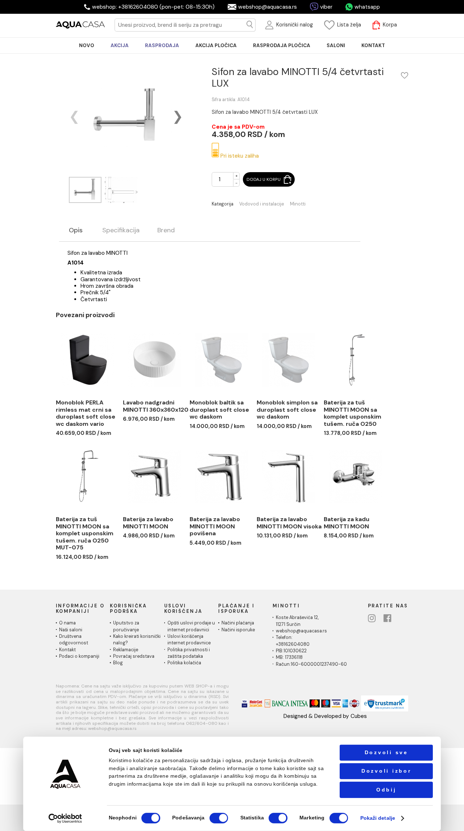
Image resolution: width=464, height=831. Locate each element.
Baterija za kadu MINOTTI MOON (346, 523)
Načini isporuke (238, 630)
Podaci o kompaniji (79, 656)
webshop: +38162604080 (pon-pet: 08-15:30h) (153, 7)
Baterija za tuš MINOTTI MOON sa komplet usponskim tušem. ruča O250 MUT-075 (84, 533)
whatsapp (367, 7)
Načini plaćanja (237, 623)
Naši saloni (70, 630)
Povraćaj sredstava (133, 656)
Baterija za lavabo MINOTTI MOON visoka (289, 523)
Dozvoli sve (386, 752)
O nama (67, 623)
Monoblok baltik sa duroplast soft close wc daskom (219, 409)
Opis (76, 230)
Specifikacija (121, 230)
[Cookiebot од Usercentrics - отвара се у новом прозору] (65, 818)
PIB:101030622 (291, 651)
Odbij (386, 789)
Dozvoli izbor (386, 771)
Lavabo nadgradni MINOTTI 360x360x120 (155, 406)
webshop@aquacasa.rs (267, 7)
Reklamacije (125, 650)
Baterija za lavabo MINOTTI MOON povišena (215, 526)
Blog (118, 663)
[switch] (219, 818)
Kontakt (67, 650)
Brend (166, 230)
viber (326, 7)
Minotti (298, 204)
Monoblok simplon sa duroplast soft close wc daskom (287, 409)
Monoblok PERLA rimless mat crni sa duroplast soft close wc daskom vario (85, 413)
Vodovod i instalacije (261, 204)
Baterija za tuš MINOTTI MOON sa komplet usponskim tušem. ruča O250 (352, 413)
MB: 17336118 (289, 657)
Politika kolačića (184, 663)
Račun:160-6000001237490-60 (311, 664)
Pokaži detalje (377, 818)
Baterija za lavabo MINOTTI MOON (148, 523)
